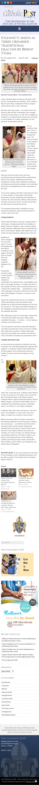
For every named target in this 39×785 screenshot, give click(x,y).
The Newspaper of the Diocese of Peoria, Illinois (20, 23)
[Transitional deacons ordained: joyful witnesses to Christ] (26, 472)
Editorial (4, 689)
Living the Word (7, 695)
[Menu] (19, 28)
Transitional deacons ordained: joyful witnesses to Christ (25, 480)
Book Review (6, 682)
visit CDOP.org (19, 535)
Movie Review (6, 702)
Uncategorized (6, 712)
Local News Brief (7, 699)
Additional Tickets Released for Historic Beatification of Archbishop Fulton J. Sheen (19, 640)
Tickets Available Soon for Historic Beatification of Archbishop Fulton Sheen (18, 650)
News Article (6, 705)
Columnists (5, 686)
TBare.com (30, 782)
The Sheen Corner (8, 708)
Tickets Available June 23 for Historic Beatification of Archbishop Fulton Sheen (18, 645)
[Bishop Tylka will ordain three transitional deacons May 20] (8, 472)
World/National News (9, 715)
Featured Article (7, 692)
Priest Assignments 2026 (10, 660)
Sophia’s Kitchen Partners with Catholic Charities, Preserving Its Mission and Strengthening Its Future (18, 656)
